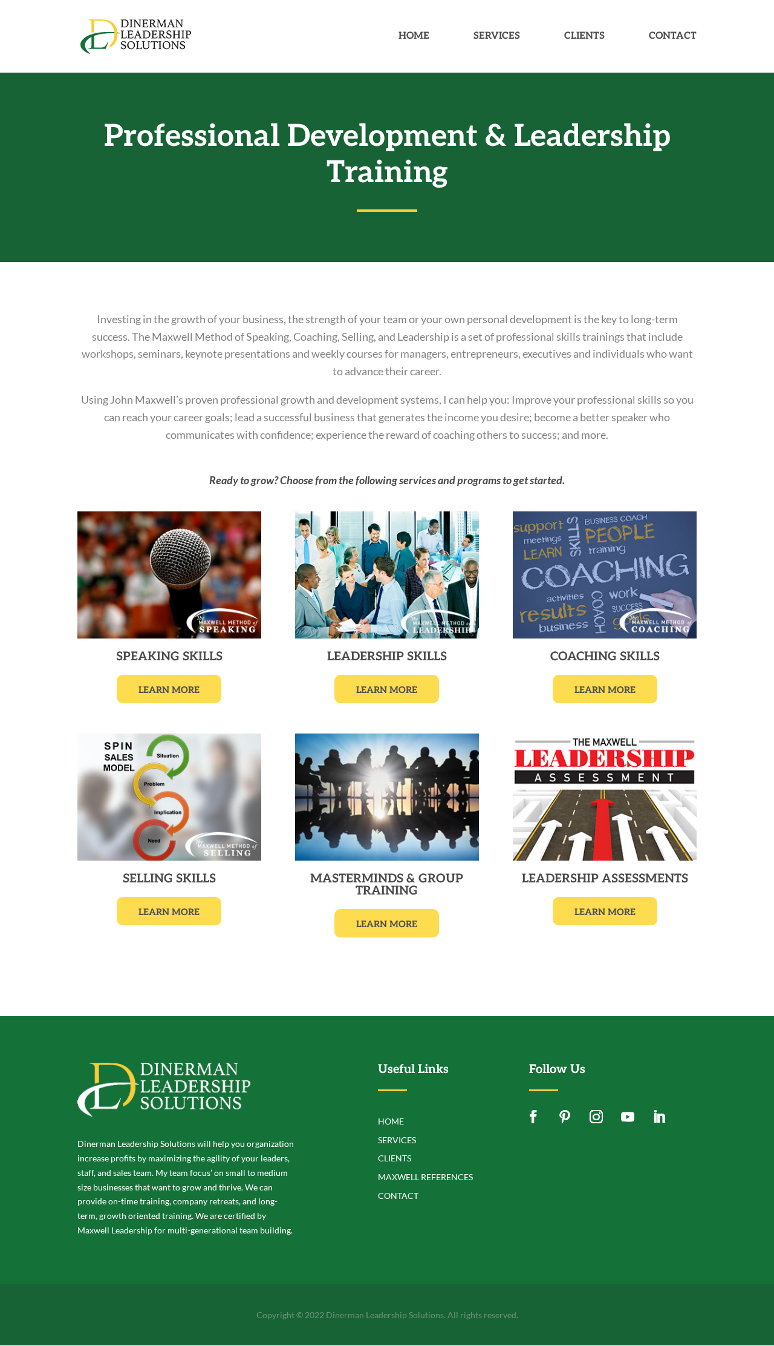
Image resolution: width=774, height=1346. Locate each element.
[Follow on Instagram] (596, 1116)
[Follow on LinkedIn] (659, 1116)
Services (496, 37)
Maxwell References (425, 1177)
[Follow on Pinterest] (564, 1116)
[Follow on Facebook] (533, 1116)
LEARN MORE (169, 689)
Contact (673, 37)
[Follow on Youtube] (627, 1116)
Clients (584, 37)
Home (413, 37)
